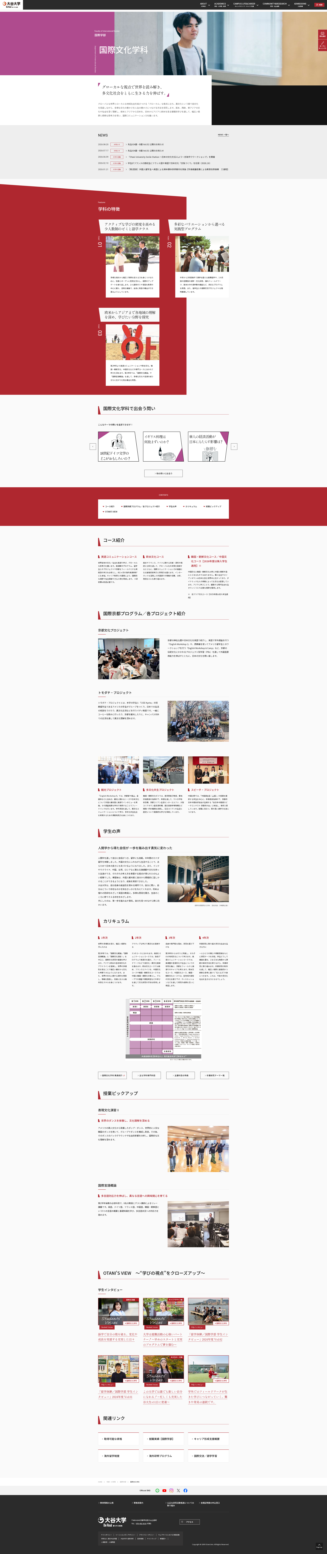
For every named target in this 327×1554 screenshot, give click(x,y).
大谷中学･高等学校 (127, 1539)
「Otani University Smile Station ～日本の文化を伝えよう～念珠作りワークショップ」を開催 (171, 156)
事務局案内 (138, 1502)
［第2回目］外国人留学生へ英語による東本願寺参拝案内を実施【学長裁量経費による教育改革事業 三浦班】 (178, 169)
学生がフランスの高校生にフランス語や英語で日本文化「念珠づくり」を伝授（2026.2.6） (169, 163)
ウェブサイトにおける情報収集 (169, 1535)
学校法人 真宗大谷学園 (109, 1539)
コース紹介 (110, 506)
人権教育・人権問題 (108, 1542)
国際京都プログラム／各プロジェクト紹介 (142, 506)
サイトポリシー (106, 1535)
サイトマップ (151, 1539)
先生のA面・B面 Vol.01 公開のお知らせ (146, 150)
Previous (93, 446)
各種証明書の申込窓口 (210, 1502)
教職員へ (163, 1539)
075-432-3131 (141, 1523)
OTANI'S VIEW (111, 511)
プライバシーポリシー (146, 1535)
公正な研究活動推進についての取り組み (180, 1504)
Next (234, 446)
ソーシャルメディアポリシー (125, 1535)
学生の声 (173, 506)
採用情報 (140, 1539)
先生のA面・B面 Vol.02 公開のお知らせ (146, 144)
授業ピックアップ (213, 506)
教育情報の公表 (107, 1502)
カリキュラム (191, 506)
